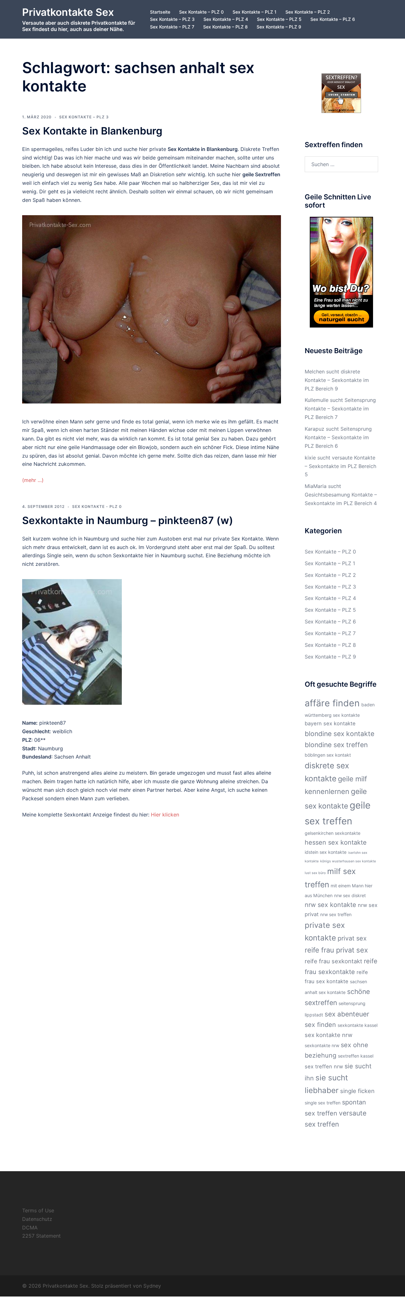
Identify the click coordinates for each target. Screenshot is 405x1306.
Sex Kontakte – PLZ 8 (225, 26)
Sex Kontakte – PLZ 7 (172, 26)
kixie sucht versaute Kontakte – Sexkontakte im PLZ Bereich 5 (340, 466)
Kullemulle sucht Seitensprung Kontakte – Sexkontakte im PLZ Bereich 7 (340, 408)
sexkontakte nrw (322, 1045)
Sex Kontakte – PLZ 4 (225, 19)
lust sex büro (315, 873)
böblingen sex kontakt (328, 755)
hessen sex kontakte (336, 842)
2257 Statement (41, 1236)
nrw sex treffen (336, 914)
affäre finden (332, 703)
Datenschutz (37, 1219)
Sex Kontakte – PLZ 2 (307, 12)
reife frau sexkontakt (333, 961)
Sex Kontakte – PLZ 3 (172, 19)
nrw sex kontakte (330, 905)
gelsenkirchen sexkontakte (332, 833)
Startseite (160, 12)
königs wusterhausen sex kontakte (348, 861)
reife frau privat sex (336, 950)
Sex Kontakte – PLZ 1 (255, 12)
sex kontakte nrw (328, 1034)
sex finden (320, 1024)
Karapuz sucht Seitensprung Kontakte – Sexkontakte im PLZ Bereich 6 (338, 437)
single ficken (357, 1090)
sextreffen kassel (355, 1056)
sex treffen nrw (324, 1066)
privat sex (352, 938)
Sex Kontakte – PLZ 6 (332, 19)
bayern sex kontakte (330, 723)
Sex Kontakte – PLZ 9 (279, 26)
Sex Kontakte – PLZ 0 (201, 12)
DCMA (30, 1227)
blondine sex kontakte (339, 734)
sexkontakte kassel (357, 1025)
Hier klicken (165, 814)
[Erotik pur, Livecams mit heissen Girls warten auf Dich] (341, 271)
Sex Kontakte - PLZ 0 (97, 506)
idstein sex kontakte (325, 852)
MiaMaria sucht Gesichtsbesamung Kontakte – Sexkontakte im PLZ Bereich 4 (341, 494)
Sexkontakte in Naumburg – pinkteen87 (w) (127, 520)
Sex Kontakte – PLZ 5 (279, 19)
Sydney (152, 1286)
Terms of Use (38, 1210)
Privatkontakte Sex (68, 12)
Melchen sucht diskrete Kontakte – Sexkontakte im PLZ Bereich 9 (337, 380)
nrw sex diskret (350, 895)
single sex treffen (322, 1102)
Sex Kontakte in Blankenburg (92, 131)
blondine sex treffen (336, 745)
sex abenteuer (347, 1014)
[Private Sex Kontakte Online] (341, 93)
